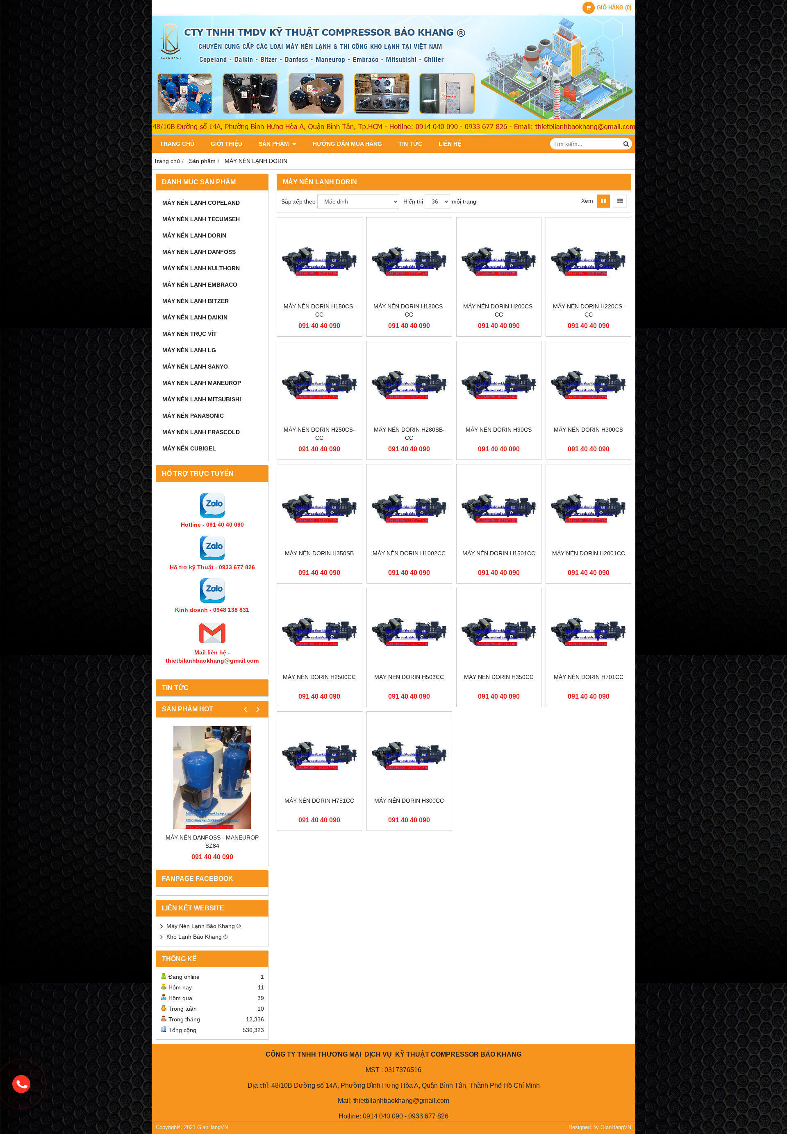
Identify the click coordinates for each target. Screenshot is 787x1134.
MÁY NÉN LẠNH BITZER (195, 301)
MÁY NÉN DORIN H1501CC (498, 553)
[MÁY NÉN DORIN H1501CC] (499, 507)
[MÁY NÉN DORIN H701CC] (588, 630)
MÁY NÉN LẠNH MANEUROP (201, 383)
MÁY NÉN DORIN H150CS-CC (319, 310)
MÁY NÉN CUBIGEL (189, 448)
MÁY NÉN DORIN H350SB (319, 553)
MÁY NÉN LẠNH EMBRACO (199, 284)
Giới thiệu (226, 143)
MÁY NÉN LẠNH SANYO (195, 366)
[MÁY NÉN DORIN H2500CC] (319, 630)
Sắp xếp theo (298, 201)
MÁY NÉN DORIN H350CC (499, 677)
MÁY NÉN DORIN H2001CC (588, 553)
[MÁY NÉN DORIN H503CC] (409, 630)
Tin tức (410, 143)
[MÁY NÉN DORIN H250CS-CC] (319, 383)
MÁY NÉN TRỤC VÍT (189, 333)
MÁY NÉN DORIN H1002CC (409, 553)
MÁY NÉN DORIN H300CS (588, 429)
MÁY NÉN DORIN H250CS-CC (319, 433)
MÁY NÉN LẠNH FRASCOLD (201, 432)
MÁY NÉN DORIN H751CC (319, 800)
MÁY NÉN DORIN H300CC (409, 800)
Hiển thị (413, 201)
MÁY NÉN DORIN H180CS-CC (409, 310)
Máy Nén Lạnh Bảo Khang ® (203, 926)
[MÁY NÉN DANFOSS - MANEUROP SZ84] (212, 777)
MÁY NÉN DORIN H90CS (499, 429)
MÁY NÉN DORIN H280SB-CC (409, 433)
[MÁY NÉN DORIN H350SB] (319, 507)
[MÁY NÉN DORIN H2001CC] (588, 507)
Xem (587, 200)
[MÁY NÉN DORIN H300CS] (588, 383)
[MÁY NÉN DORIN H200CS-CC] (499, 260)
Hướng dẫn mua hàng (347, 143)
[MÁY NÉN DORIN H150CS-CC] (319, 260)
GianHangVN (615, 1127)
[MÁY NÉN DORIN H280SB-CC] (409, 383)
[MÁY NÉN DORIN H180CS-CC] (409, 260)
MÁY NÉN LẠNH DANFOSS (199, 252)
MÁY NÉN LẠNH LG (189, 350)
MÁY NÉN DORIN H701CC (588, 677)
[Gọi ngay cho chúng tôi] (21, 1084)
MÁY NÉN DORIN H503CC (409, 677)
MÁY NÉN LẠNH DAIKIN (194, 317)
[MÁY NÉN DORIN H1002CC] (409, 507)
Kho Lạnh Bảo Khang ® (196, 936)
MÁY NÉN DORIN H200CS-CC (499, 310)
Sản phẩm (275, 143)
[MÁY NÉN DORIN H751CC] (319, 754)
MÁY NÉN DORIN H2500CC (319, 677)
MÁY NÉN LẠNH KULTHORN (201, 268)
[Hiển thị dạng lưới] (603, 201)
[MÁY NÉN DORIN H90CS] (499, 383)
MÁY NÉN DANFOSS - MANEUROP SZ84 (212, 841)
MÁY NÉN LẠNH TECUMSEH (201, 219)
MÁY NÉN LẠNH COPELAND (201, 202)
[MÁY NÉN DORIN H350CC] (499, 630)
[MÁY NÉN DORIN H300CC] (409, 754)
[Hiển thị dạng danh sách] (620, 201)
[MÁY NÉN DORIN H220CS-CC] (588, 260)
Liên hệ (450, 143)
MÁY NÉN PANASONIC (193, 415)
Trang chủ (177, 143)
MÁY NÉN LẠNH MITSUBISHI (201, 399)
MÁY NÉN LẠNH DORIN (194, 235)
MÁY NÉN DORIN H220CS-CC (588, 310)
